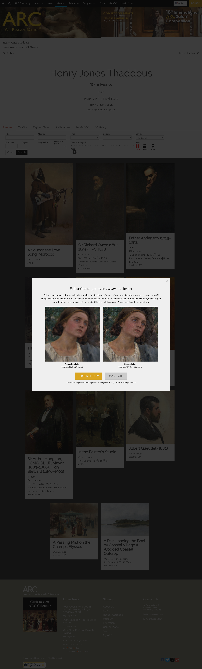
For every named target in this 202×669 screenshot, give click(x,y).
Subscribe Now (88, 376)
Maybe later (116, 376)
